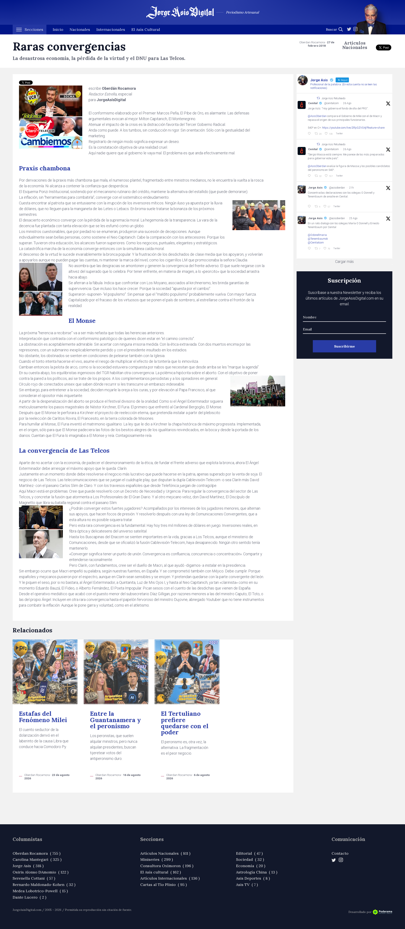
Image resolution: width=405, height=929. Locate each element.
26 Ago (347, 103)
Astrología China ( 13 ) (256, 872)
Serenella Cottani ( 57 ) (34, 878)
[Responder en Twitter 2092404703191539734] (310, 176)
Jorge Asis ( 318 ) (28, 865)
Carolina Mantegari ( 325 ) (37, 859)
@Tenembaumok (318, 238)
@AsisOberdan (317, 116)
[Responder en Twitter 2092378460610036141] (310, 248)
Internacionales (110, 29)
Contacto (340, 853)
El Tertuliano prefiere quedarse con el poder (184, 723)
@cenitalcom (331, 103)
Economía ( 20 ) (250, 865)
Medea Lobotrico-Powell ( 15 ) (40, 890)
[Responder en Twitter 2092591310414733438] (310, 206)
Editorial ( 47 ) (249, 853)
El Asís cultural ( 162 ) (160, 872)
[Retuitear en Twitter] (318, 98)
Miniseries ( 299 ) (156, 859)
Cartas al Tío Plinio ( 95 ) (163, 884)
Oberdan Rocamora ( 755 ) (36, 853)
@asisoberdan (337, 187)
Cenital (313, 103)
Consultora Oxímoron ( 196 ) (166, 865)
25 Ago (353, 218)
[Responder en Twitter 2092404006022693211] (310, 133)
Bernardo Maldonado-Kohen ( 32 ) (44, 884)
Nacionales (80, 29)
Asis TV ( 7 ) (247, 884)
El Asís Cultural (145, 29)
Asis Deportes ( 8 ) (253, 878)
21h (351, 187)
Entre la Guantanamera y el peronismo (115, 720)
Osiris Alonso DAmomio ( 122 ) (40, 872)
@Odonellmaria (317, 234)
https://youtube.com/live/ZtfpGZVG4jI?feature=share (353, 127)
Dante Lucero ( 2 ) (29, 897)
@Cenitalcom (316, 242)
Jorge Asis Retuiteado (333, 98)
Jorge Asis (315, 187)
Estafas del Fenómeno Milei (43, 717)
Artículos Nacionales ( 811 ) (165, 853)
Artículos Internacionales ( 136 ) (170, 878)
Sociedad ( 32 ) (250, 859)
